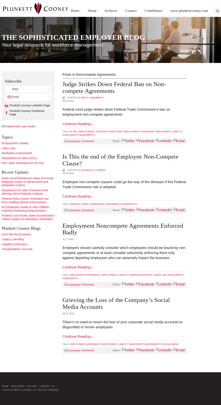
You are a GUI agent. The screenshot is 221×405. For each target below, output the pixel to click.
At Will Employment (82, 131)
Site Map (32, 386)
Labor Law (159, 275)
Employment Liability (168, 131)
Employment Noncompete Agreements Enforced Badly (122, 229)
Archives (110, 11)
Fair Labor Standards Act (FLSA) (23, 163)
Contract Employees (109, 131)
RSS (15, 89)
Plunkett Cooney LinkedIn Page (29, 105)
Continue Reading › (77, 124)
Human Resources (140, 275)
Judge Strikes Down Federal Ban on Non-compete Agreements (114, 87)
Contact (131, 11)
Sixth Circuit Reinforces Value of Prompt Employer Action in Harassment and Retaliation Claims (27, 182)
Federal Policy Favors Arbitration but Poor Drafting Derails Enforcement (25, 200)
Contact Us (46, 386)
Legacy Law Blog (13, 239)
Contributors (153, 11)
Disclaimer (17, 386)
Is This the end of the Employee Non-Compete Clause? (120, 160)
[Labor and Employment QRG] (18, 126)
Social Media (171, 344)
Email (15, 97)
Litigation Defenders (15, 244)
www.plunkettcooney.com (189, 11)
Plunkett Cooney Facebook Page (26, 112)
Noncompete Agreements (78, 135)
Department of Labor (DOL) (19, 158)
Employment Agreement (139, 131)
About (92, 11)
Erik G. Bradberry (92, 97)
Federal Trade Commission (87, 204)
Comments (87, 141)
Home (75, 11)
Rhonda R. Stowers (93, 170)
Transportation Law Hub (17, 249)
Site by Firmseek (48, 390)
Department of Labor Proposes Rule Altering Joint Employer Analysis (25, 192)
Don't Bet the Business (16, 234)
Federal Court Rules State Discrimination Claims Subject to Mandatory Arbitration (28, 217)
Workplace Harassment (17, 153)
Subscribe (48, 97)
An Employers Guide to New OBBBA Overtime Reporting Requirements (25, 209)
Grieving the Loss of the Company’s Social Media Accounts (116, 303)
